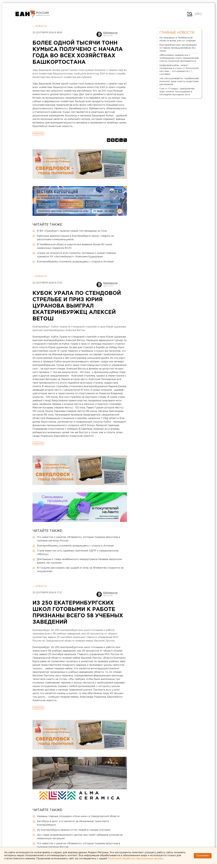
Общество (38, 133)
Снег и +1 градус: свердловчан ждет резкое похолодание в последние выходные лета (177, 92)
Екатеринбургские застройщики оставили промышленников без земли (178, 48)
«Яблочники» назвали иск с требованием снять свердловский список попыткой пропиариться (179, 58)
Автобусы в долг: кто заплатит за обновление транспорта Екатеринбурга (73, 823)
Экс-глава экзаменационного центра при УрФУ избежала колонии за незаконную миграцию (80, 837)
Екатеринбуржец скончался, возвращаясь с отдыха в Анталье (75, 262)
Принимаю (202, 856)
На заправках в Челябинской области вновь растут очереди (177, 39)
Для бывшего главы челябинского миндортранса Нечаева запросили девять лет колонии (79, 561)
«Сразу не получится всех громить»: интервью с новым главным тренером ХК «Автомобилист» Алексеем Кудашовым (76, 255)
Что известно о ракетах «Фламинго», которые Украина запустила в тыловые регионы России (78, 539)
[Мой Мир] (121, 140)
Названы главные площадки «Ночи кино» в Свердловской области (78, 816)
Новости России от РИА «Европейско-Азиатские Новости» (25, 14)
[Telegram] (117, 140)
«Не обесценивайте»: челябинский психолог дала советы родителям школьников (179, 81)
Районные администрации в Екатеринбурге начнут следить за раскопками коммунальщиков (75, 238)
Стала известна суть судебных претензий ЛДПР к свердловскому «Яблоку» (77, 552)
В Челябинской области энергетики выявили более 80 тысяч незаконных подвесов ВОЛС (74, 246)
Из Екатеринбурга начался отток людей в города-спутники (73, 830)
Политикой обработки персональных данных (135, 859)
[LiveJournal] (125, 140)
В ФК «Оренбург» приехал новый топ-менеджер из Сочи (72, 231)
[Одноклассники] (113, 140)
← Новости (39, 26)
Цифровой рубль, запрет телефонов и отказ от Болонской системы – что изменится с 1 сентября (178, 69)
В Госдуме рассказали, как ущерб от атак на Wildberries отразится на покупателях (80, 570)
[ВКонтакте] (108, 140)
